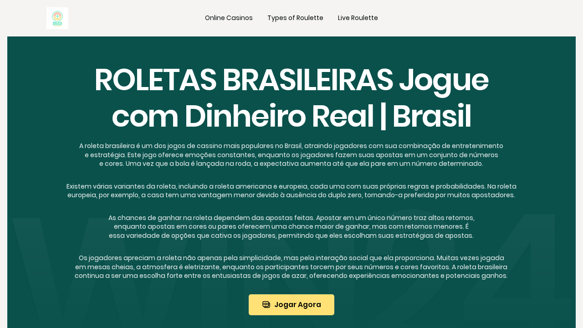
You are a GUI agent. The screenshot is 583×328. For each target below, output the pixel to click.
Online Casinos (229, 17)
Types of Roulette (295, 17)
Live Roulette (358, 17)
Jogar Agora (297, 304)
